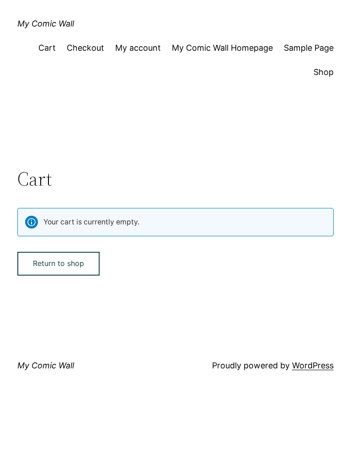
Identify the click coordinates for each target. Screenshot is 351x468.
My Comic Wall (45, 23)
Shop (324, 72)
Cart (47, 48)
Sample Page (309, 48)
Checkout (85, 48)
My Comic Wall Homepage (222, 48)
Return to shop (58, 263)
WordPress (313, 365)
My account (138, 48)
